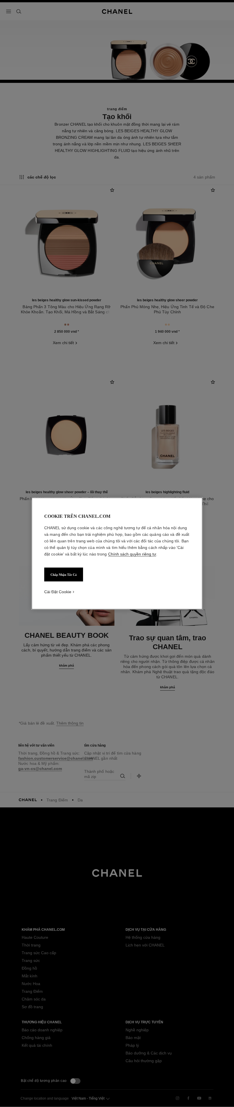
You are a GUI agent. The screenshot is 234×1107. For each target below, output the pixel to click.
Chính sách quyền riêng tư (132, 554)
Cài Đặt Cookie (57, 591)
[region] (117, 554)
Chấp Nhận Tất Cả (64, 574)
